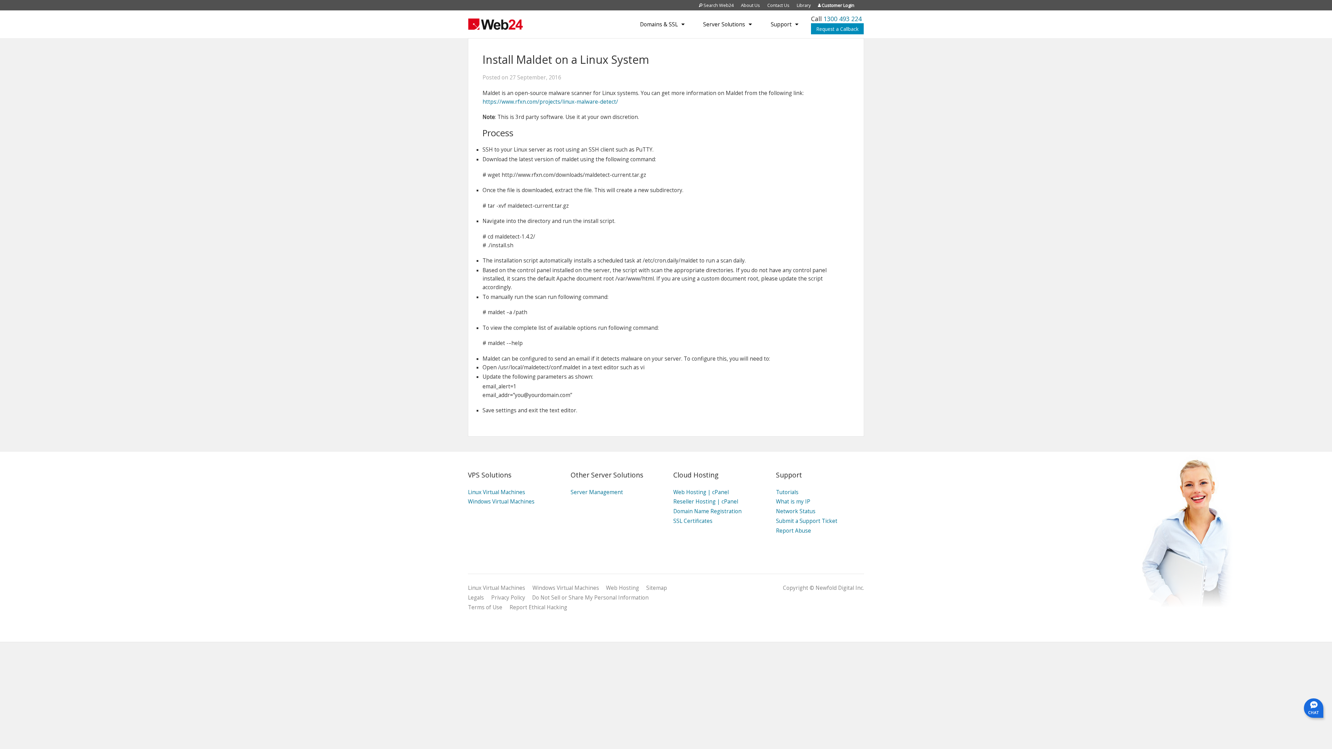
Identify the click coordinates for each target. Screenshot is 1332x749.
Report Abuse (793, 530)
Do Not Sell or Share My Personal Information (590, 597)
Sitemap (656, 588)
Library (804, 5)
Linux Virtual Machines (496, 492)
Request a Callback (837, 29)
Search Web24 (718, 5)
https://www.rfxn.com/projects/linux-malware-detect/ (550, 101)
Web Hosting (622, 588)
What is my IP (793, 501)
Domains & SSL (659, 24)
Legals (476, 597)
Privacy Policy (508, 597)
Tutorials (787, 492)
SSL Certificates (692, 521)
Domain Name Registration (707, 511)
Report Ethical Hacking (538, 607)
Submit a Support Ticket (806, 521)
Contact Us (778, 5)
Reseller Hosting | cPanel (705, 501)
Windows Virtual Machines (501, 501)
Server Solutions (724, 24)
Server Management (597, 492)
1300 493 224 (842, 19)
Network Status (796, 511)
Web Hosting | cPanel (701, 492)
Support (781, 24)
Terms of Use (485, 607)
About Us (750, 5)
